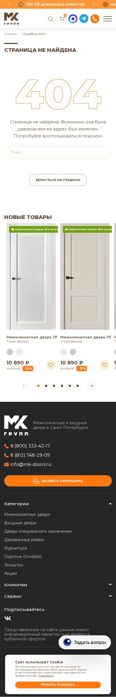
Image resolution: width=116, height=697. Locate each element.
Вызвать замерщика (62, 481)
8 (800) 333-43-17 (30, 446)
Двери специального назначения (38, 531)
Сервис (13, 596)
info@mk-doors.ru (31, 464)
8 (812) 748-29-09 (30, 455)
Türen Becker (17, 341)
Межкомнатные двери (27, 514)
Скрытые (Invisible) (22, 556)
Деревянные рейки (24, 539)
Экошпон (13, 564)
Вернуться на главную (58, 180)
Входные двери (20, 522)
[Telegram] (83, 19)
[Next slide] (91, 386)
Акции (10, 573)
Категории (16, 503)
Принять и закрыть (58, 685)
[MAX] (72, 18)
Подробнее (45, 675)
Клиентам (15, 584)
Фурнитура (15, 548)
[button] (38, 386)
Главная (10, 34)
